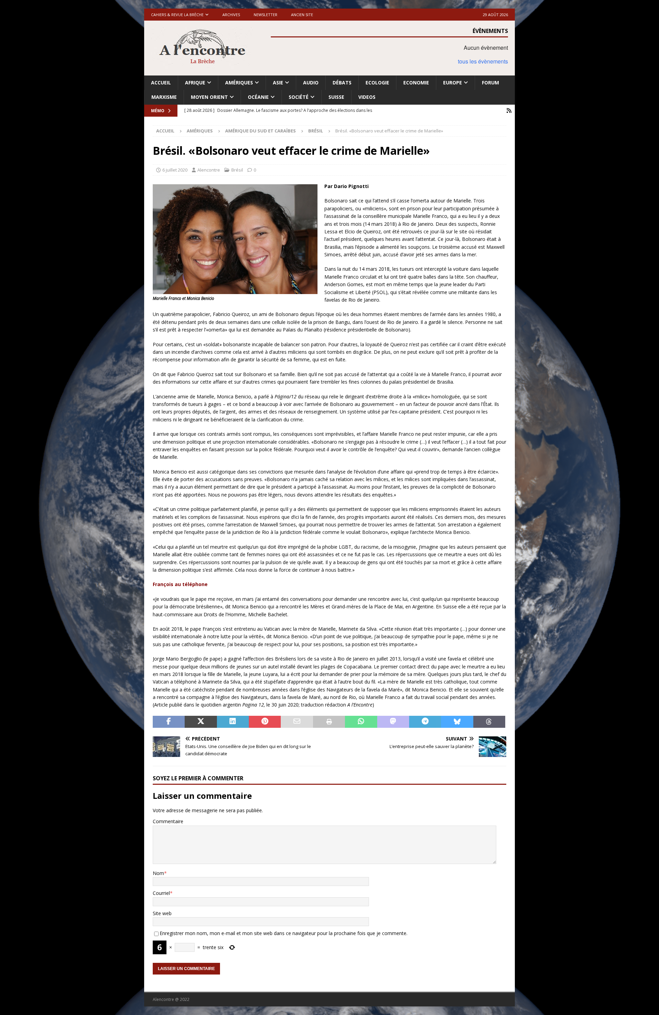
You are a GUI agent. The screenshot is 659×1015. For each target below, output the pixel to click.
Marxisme (164, 97)
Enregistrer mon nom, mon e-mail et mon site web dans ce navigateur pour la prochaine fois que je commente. (283, 933)
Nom (158, 873)
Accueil (161, 82)
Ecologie (377, 82)
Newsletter (265, 14)
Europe (452, 82)
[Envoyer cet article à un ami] (297, 722)
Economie (416, 82)
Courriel (161, 893)
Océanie (258, 97)
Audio (311, 82)
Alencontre (208, 170)
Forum (490, 82)
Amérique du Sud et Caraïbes (260, 131)
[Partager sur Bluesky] (457, 722)
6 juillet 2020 (174, 170)
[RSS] (509, 111)
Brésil (237, 170)
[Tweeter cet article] (201, 722)
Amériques (239, 82)
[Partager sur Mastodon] (393, 722)
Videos (366, 97)
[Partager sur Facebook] (169, 722)
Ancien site (302, 14)
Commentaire (168, 821)
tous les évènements (483, 61)
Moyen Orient (209, 97)
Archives (231, 14)
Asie (278, 82)
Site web (162, 913)
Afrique (195, 82)
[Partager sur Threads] (489, 722)
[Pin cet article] (265, 722)
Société (299, 97)
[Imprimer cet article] (329, 722)
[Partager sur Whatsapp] (361, 722)
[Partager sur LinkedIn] (233, 722)
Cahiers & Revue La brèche (177, 14)
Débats (342, 82)
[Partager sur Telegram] (425, 722)
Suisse (336, 97)
